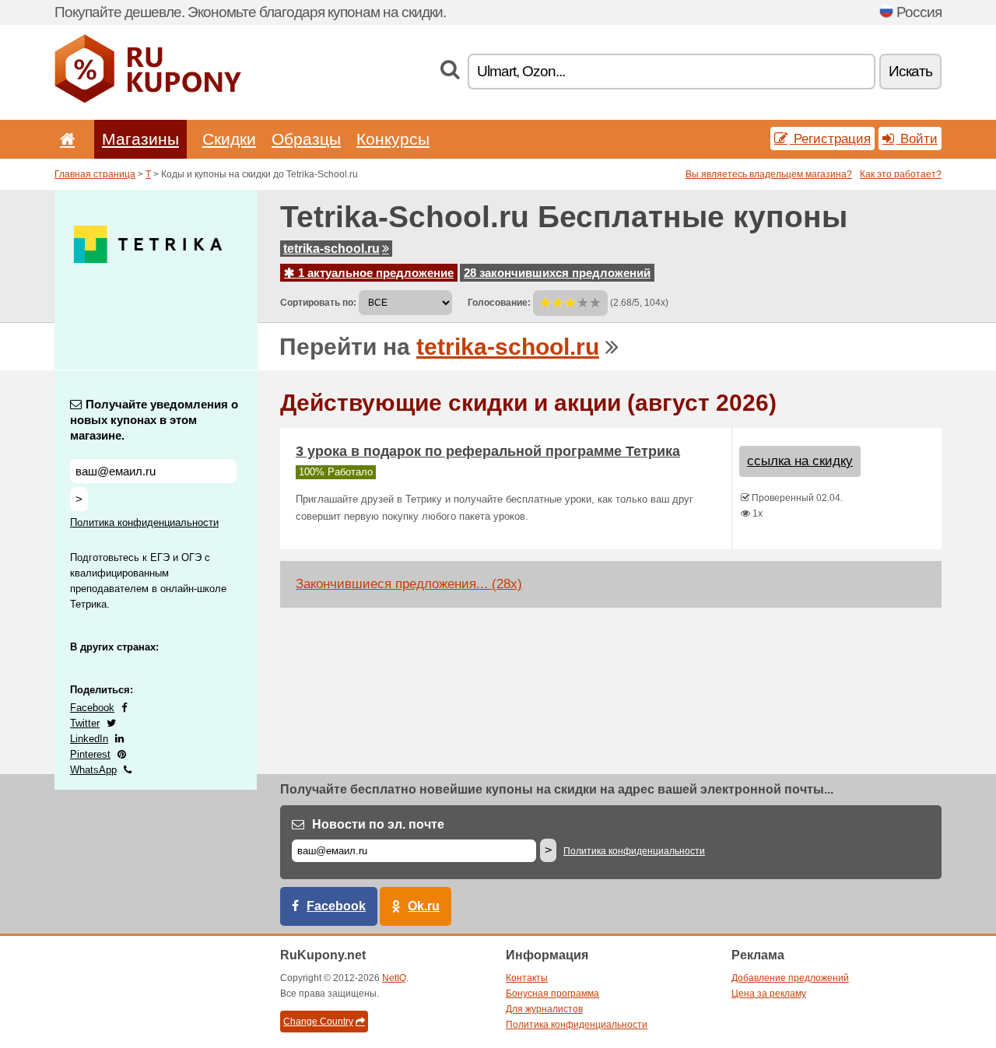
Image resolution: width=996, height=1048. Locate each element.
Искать (910, 71)
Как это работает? (901, 174)
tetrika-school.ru (331, 248)
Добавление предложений (790, 978)
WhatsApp (93, 770)
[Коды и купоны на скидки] (147, 99)
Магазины (140, 139)
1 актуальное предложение (374, 272)
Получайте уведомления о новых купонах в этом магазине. (154, 420)
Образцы (306, 139)
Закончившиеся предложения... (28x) (409, 584)
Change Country (318, 1021)
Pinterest (90, 754)
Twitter (85, 723)
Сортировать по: (318, 302)
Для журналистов (544, 1009)
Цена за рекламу (768, 993)
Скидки (229, 139)
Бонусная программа (552, 993)
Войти (917, 138)
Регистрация (830, 138)
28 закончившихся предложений (557, 272)
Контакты (527, 978)
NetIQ (394, 978)
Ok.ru (424, 906)
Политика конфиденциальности (144, 522)
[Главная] (64, 139)
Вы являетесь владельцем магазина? (769, 174)
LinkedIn (89, 739)
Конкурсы (393, 139)
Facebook (92, 707)
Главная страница (94, 174)
